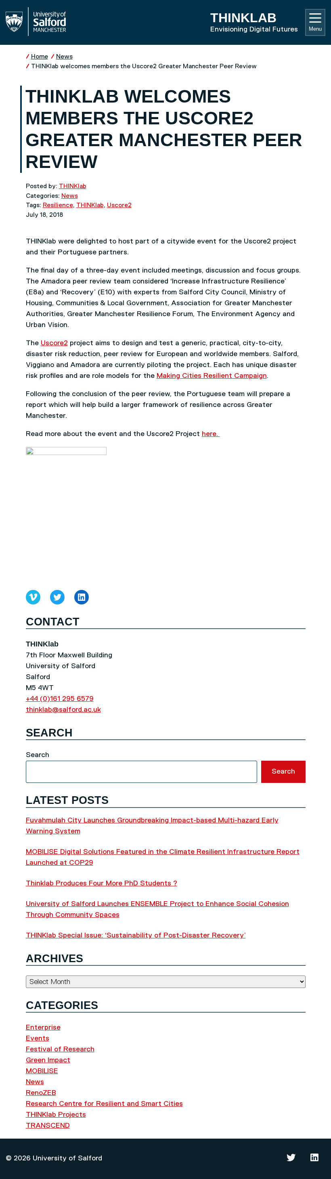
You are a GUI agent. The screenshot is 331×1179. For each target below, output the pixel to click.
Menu (315, 29)
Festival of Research (60, 1049)
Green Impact (48, 1060)
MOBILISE (42, 1071)
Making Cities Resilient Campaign (212, 376)
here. (211, 434)
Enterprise (43, 1027)
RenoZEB (41, 1093)
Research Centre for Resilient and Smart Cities (104, 1104)
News (64, 57)
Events (37, 1038)
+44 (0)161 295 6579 (60, 699)
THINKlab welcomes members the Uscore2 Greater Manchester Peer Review (144, 66)
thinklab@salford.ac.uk (63, 709)
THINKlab (72, 186)
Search (37, 755)
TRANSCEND (48, 1125)
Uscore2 (119, 205)
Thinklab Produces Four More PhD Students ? (101, 883)
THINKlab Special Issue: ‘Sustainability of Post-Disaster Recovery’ (136, 935)
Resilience (58, 205)
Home (39, 57)
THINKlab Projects (56, 1114)
